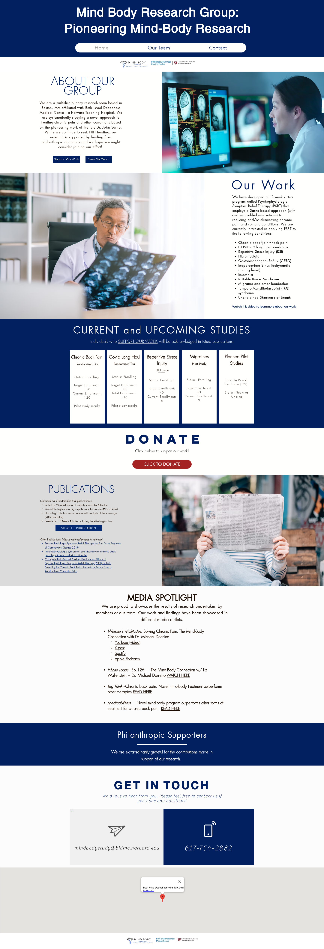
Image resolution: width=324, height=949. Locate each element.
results (95, 406)
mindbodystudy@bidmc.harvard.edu (116, 848)
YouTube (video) (127, 642)
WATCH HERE (178, 675)
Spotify (120, 653)
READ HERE (142, 691)
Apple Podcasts (127, 658)
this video (249, 306)
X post (119, 647)
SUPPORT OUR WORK (138, 341)
